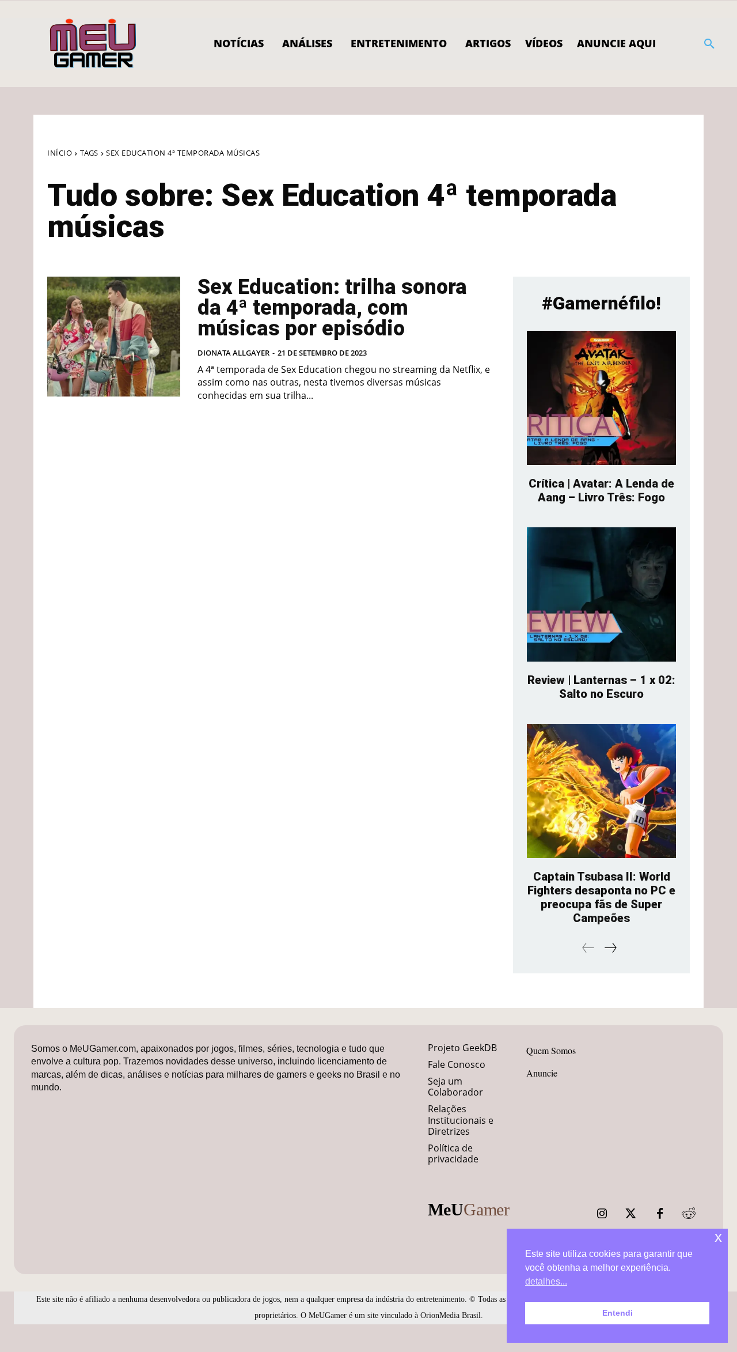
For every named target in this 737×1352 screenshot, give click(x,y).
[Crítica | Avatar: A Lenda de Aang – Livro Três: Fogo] (601, 398)
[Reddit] (688, 1213)
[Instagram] (602, 1213)
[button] (709, 44)
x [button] (718, 1237)
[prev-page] (588, 947)
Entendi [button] (617, 1312)
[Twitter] (631, 1213)
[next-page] (610, 947)
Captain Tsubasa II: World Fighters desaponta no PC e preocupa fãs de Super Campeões (601, 897)
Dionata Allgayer (233, 353)
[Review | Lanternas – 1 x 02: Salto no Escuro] (601, 594)
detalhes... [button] (546, 1281)
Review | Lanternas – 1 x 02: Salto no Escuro (601, 687)
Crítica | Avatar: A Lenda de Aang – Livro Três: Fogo (601, 490)
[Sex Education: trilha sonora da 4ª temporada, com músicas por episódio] (113, 336)
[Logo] (93, 44)
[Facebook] (659, 1213)
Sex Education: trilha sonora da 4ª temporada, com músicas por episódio (332, 308)
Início (59, 153)
